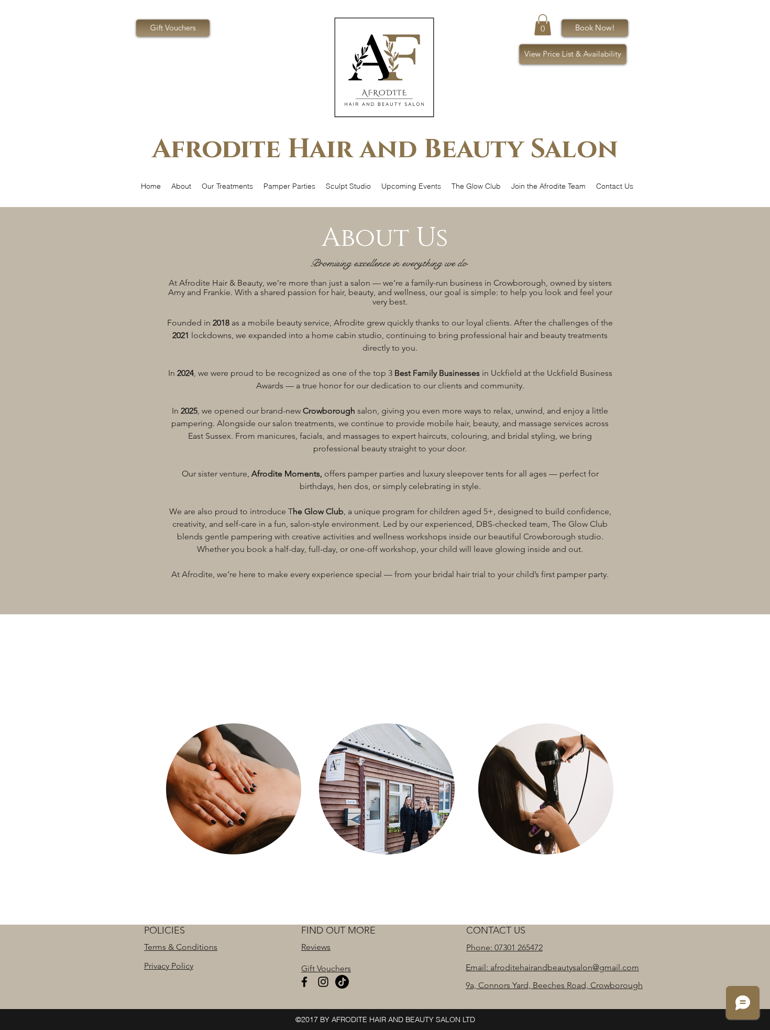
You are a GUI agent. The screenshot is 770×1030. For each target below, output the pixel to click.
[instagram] (323, 982)
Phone (478, 947)
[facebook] (304, 982)
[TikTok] (342, 982)
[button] (543, 25)
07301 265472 (518, 947)
